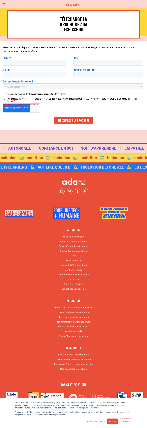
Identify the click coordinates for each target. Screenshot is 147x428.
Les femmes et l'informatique (73, 354)
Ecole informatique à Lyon (73, 251)
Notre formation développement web (73, 307)
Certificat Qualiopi (73, 284)
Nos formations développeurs (73, 312)
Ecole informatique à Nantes (73, 246)
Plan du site (74, 279)
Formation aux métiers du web (73, 326)
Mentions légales (73, 270)
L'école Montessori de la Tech (73, 336)
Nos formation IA (73, 331)
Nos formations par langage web (73, 322)
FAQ (74, 255)
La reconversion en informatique (73, 359)
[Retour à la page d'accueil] (73, 4)
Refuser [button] (126, 421)
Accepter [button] (112, 421)
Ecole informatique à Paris (73, 241)
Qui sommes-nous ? (73, 236)
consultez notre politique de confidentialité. (83, 407)
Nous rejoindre (73, 260)
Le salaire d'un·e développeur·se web (73, 364)
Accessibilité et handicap (73, 265)
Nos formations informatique (73, 317)
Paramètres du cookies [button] (96, 421)
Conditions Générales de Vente (74, 274)
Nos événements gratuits (73, 369)
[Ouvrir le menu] (4, 4)
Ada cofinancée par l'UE (73, 289)
